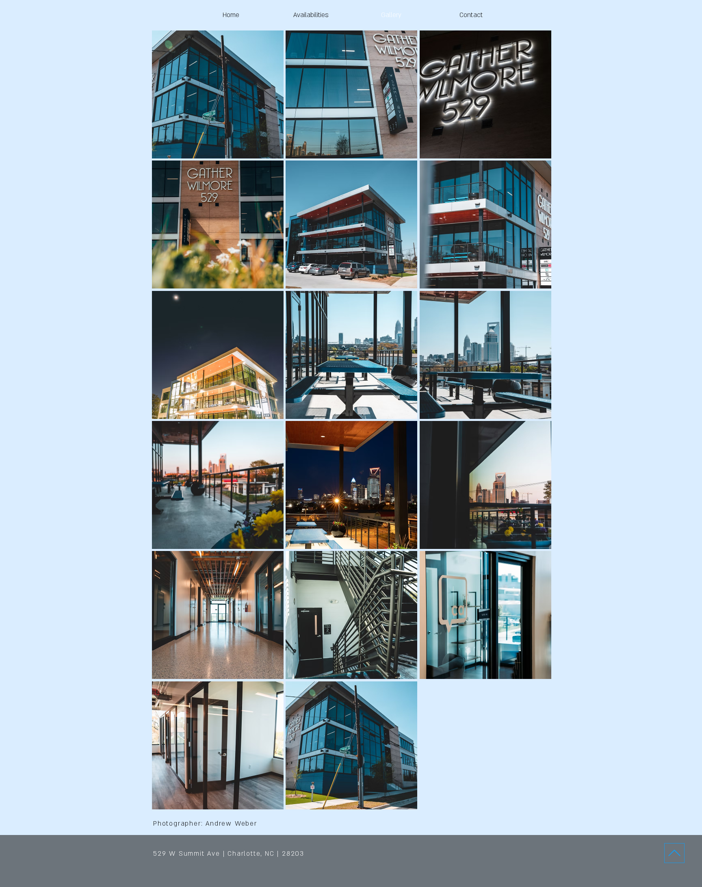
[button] (218, 94)
